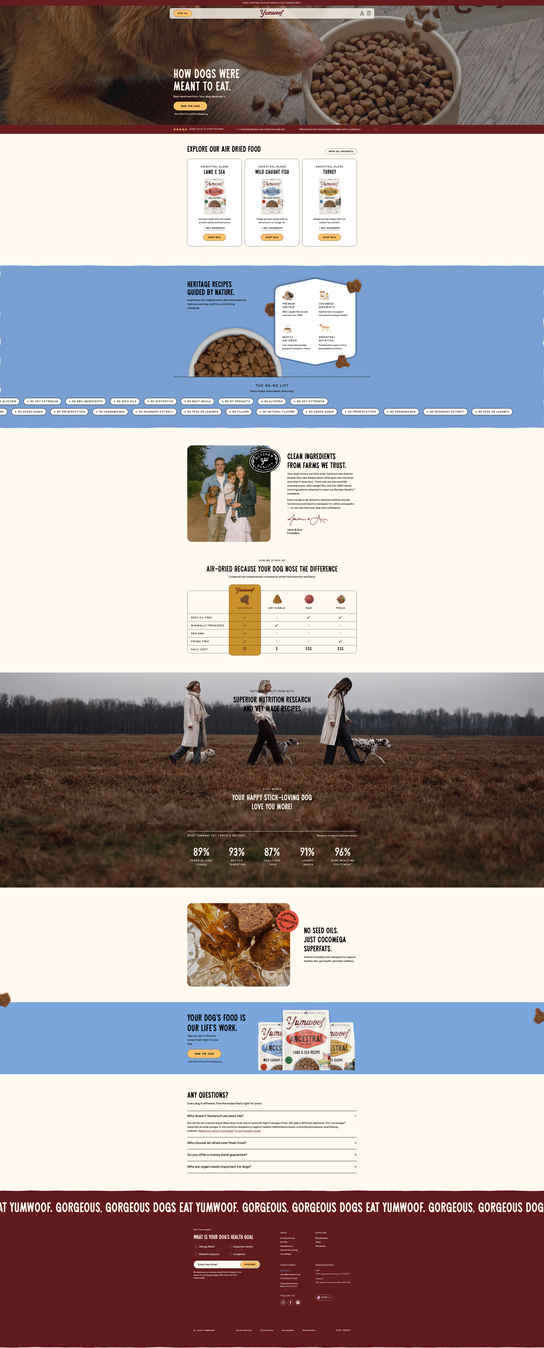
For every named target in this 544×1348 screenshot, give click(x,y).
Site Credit (343, 1330)
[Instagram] (283, 1302)
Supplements (286, 1246)
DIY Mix (283, 1242)
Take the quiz (190, 106)
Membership (321, 1238)
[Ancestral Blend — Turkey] (329, 202)
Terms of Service (243, 1330)
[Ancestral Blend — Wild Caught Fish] (272, 202)
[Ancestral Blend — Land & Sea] (214, 202)
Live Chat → (285, 1270)
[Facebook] (290, 1302)
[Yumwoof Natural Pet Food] (272, 13)
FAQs (318, 1242)
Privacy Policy (212, 1275)
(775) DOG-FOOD (288, 1278)
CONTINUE (250, 1264)
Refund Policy (308, 1330)
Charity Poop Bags (289, 1250)
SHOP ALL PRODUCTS (341, 151)
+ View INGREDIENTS (214, 228)
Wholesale (320, 1246)
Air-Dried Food (287, 1238)
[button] (368, 13)
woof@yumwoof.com (290, 1274)
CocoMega (285, 1254)
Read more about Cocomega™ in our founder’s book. (230, 1130)
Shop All (183, 13)
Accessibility (288, 1330)
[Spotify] (298, 1302)
